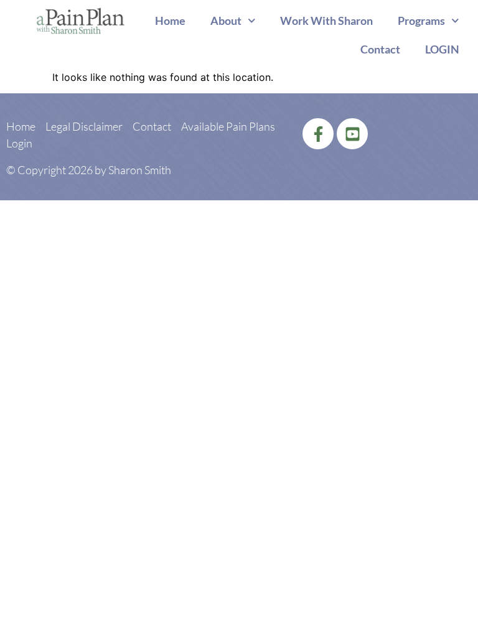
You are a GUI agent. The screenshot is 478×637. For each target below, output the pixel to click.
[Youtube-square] (352, 133)
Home (170, 20)
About (225, 20)
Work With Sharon (326, 20)
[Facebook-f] (318, 133)
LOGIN (442, 49)
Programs (421, 20)
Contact (380, 49)
